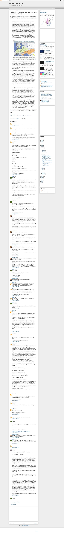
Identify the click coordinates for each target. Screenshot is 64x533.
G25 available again (47, 50)
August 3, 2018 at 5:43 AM (15, 295)
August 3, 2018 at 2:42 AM (15, 280)
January (43, 174)
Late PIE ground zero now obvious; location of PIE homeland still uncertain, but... (21, 115)
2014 (42, 180)
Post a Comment (13, 504)
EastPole (13, 343)
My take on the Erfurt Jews (48, 72)
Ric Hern (13, 310)
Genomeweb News (44, 97)
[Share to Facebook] (24, 118)
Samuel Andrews (14, 257)
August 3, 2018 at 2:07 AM (15, 276)
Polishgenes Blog (44, 81)
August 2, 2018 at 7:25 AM (15, 125)
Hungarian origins (43, 12)
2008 (42, 185)
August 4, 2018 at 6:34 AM (15, 341)
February (43, 173)
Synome (13, 132)
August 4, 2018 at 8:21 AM (15, 400)
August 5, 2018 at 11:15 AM (15, 502)
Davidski (13, 176)
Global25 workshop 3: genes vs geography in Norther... (46, 157)
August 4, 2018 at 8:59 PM (15, 437)
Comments (43, 191)
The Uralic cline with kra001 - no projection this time (49, 62)
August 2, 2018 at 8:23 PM (15, 213)
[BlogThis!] (22, 118)
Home (24, 523)
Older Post (35, 523)
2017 (42, 176)
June (43, 168)
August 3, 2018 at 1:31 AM (15, 255)
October (43, 151)
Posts (42, 190)
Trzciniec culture (14, 427)
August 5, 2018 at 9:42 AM (15, 495)
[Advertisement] (23, 513)
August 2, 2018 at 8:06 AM (15, 139)
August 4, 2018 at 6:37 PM (15, 432)
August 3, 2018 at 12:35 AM (16, 244)
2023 (42, 141)
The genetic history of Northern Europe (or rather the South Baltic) (21, 431)
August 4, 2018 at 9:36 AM (15, 414)
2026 (42, 137)
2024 (42, 140)
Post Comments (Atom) (25, 525)
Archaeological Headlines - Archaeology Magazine (45, 101)
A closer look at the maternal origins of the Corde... (46, 165)
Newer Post (12, 523)
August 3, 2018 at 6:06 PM (15, 308)
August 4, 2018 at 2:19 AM (15, 331)
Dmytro (13, 333)
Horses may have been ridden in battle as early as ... (47, 163)
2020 (42, 145)
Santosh (13, 282)
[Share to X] (23, 118)
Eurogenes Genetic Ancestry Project (47, 85)
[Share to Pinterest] (25, 118)
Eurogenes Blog (16, 3)
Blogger (37, 531)
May (43, 169)
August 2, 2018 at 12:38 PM (16, 174)
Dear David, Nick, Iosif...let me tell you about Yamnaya (49, 67)
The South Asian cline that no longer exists (46, 159)
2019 (42, 146)
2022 (42, 142)
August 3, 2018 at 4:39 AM (15, 286)
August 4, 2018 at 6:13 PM (15, 418)
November (43, 150)
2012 (42, 182)
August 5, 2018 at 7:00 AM (15, 447)
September (44, 152)
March (43, 172)
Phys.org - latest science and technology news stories (46, 93)
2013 (42, 181)
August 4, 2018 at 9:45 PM (15, 443)
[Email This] (21, 118)
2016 (42, 177)
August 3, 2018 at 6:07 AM (15, 300)
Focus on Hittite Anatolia (45, 155)
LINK (19, 16)
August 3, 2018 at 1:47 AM (15, 267)
